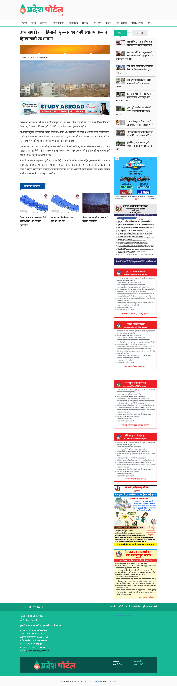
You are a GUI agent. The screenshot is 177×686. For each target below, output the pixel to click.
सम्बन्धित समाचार (32, 186)
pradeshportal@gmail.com (37, 650)
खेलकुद (85, 23)
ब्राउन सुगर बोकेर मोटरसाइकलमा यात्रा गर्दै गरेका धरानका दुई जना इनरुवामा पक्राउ (133, 97)
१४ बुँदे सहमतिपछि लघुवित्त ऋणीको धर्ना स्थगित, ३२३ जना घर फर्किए (140, 133)
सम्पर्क (112, 607)
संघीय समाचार (58, 23)
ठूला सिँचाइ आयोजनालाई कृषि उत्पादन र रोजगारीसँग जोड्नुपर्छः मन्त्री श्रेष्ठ (135, 146)
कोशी (33, 23)
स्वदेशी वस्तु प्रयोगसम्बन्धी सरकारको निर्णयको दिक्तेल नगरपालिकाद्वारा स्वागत (134, 69)
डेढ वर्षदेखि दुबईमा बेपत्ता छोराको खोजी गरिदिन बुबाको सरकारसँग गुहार (140, 123)
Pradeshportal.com (92, 681)
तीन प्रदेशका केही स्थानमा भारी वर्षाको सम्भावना (95, 219)
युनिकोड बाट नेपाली (150, 607)
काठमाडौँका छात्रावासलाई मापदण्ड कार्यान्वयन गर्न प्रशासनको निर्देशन (139, 43)
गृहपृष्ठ (24, 23)
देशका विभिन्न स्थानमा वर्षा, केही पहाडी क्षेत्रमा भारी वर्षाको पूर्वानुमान (33, 221)
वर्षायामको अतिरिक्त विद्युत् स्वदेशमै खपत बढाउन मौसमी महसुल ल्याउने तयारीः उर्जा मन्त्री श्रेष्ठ (134, 56)
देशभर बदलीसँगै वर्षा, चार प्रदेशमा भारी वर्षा (62, 219)
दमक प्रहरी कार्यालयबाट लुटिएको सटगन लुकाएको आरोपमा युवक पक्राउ (133, 111)
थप (149, 23)
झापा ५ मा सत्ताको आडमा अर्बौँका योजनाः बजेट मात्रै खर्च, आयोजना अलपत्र (133, 83)
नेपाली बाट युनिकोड (133, 607)
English (60, 15)
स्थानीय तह (73, 23)
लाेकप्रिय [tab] (139, 33)
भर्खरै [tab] (120, 33)
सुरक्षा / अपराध (137, 23)
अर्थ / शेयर (97, 23)
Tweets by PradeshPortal (123, 615)
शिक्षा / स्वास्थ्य (121, 23)
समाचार (43, 23)
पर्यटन (108, 23)
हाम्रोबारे (120, 607)
